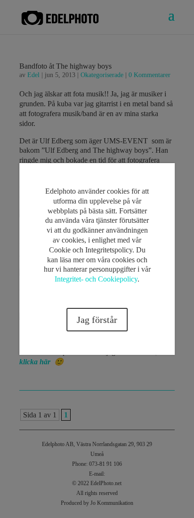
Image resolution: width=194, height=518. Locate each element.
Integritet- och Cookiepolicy (96, 279)
